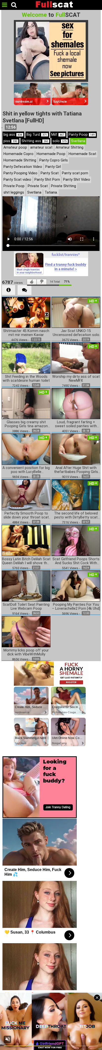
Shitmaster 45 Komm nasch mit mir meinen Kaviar (26, 333)
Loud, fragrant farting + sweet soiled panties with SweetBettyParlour (76, 424)
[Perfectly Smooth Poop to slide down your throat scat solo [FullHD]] (26, 494)
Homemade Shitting (19, 160)
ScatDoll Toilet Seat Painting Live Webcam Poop (26, 607)
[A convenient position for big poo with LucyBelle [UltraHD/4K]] (26, 449)
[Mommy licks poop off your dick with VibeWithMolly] (26, 631)
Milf (57, 135)
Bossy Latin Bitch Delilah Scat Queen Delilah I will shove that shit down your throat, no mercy (26, 561)
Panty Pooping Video (20, 173)
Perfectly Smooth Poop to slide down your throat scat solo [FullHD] (26, 515)
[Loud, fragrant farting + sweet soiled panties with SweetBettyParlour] (75, 403)
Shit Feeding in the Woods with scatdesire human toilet (26, 379)
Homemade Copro (18, 154)
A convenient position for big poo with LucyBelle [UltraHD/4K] (26, 470)
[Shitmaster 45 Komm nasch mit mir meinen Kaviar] (26, 312)
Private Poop (14, 186)
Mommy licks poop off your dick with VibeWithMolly (26, 652)
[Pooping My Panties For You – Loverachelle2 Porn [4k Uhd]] (75, 585)
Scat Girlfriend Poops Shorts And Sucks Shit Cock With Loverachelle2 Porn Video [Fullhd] (76, 561)
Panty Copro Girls (53, 160)
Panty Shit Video (76, 180)
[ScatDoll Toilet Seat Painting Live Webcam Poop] (26, 585)
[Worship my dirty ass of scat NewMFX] (75, 357)
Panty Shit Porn (47, 180)
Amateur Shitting (69, 147)
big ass (12, 135)
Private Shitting (63, 186)
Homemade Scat (82, 154)
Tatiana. (51, 192)
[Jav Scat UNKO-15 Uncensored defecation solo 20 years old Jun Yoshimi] (75, 312)
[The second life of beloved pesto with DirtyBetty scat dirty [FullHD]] (75, 494)
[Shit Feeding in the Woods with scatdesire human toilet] (26, 357)
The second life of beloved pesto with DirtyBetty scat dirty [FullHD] (76, 515)
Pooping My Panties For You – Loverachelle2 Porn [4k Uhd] (76, 607)
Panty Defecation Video (22, 167)
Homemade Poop (51, 154)
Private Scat (38, 186)
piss (10, 141)
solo (59, 141)
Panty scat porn (75, 173)
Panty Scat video (17, 180)
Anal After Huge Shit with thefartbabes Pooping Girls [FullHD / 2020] (76, 470)
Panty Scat (50, 173)
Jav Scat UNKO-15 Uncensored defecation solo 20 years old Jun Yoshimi (76, 333)
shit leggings (13, 192)
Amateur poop (15, 147)
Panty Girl (53, 167)
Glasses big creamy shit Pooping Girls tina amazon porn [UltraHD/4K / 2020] (26, 424)
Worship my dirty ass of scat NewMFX (76, 379)
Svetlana (78, 141)
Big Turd (36, 135)
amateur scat (41, 147)
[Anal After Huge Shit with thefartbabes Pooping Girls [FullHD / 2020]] (75, 449)
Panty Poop (82, 135)
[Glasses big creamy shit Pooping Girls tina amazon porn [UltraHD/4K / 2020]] (26, 403)
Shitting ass (35, 141)
